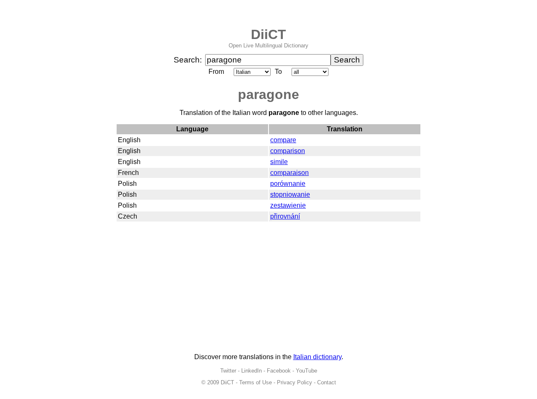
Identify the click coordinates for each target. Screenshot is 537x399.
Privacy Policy (294, 382)
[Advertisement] (268, 288)
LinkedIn (251, 371)
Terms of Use (255, 382)
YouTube (306, 371)
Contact (326, 382)
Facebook (279, 371)
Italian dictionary (317, 356)
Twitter (228, 371)
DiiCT (268, 34)
